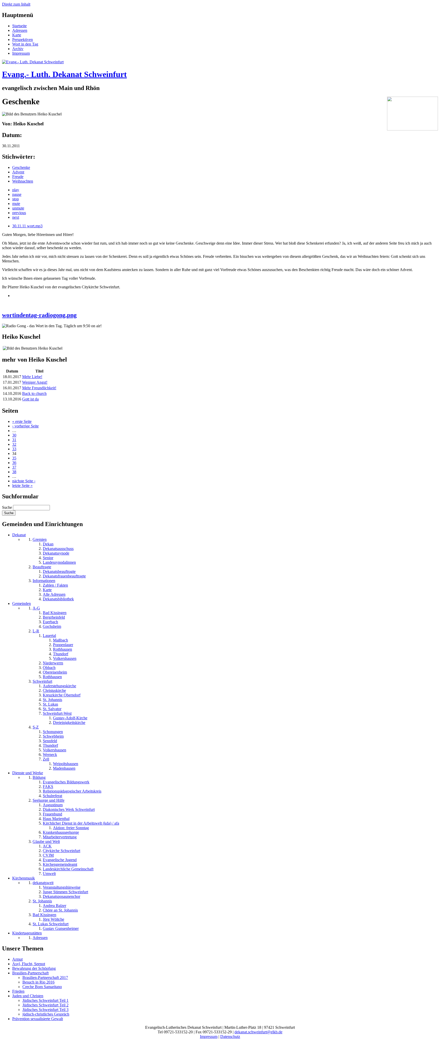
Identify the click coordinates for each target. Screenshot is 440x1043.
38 (14, 472)
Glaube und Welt (46, 841)
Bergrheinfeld (54, 617)
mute (16, 203)
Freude (17, 176)
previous (19, 213)
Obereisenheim (55, 672)
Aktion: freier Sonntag (71, 828)
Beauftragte (42, 567)
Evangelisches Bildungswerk (66, 782)
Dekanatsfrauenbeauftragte (64, 576)
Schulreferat (52, 796)
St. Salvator (52, 709)
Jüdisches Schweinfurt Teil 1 (45, 1000)
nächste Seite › (23, 481)
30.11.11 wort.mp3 (27, 226)
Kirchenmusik (23, 878)
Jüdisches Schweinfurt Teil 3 (45, 1009)
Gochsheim (52, 626)
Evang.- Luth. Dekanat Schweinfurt (64, 74)
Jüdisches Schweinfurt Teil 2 (45, 1005)
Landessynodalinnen (59, 562)
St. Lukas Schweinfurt (50, 924)
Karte (16, 35)
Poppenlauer (63, 645)
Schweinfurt (42, 681)
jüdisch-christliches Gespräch (45, 1014)
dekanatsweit (43, 883)
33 (14, 449)
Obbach (49, 667)
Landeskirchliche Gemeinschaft (68, 869)
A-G (36, 608)
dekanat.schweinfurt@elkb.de (258, 1032)
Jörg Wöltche (53, 919)
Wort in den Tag (25, 44)
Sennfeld (50, 741)
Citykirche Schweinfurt (61, 850)
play (15, 190)
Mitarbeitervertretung (60, 837)
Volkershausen (64, 658)
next (15, 217)
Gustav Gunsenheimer (61, 928)
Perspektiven (22, 39)
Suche (7, 507)
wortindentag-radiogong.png (39, 315)
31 (14, 440)
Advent (18, 172)
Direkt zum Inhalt (16, 4)
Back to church (34, 393)
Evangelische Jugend (60, 860)
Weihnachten (22, 181)
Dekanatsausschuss (58, 548)
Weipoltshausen (65, 764)
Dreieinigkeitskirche (69, 722)
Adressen (19, 30)
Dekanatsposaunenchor (61, 896)
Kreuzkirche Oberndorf (61, 695)
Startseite (19, 26)
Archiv (17, 49)
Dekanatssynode (56, 553)
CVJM (48, 855)
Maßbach (60, 640)
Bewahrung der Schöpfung (34, 968)
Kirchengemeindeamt (60, 864)
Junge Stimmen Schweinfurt (65, 892)
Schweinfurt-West (57, 713)
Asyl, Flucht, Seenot (28, 964)
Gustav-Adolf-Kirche (70, 718)
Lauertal (49, 635)
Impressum (21, 53)
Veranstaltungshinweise (61, 887)
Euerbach (50, 622)
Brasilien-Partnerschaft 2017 (45, 977)
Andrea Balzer (54, 905)
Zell (46, 759)
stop (15, 199)
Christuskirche (54, 690)
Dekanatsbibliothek (58, 599)
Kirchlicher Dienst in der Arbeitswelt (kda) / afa (81, 823)
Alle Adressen (54, 594)
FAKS (48, 786)
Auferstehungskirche (59, 686)
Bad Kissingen (54, 612)
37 (14, 467)
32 (14, 444)
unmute (18, 208)
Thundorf (60, 654)
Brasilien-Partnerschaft (30, 973)
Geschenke (21, 167)
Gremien (40, 539)
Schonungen (53, 731)
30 (14, 435)
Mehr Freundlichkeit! (39, 388)
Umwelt (49, 873)
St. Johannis (52, 699)
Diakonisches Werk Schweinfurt (69, 809)
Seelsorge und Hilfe (48, 800)
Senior (48, 558)
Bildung (39, 777)
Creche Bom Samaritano (42, 987)
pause (16, 194)
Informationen (44, 580)
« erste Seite (22, 421)
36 (14, 462)
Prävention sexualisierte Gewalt (37, 1019)
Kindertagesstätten (27, 933)
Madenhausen (64, 768)
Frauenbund (52, 814)
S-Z (36, 727)
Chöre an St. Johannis (60, 910)
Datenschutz (230, 1036)
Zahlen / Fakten (55, 585)
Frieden (18, 991)
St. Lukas (50, 704)
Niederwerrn (53, 663)
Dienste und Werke (27, 773)
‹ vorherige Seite (25, 426)
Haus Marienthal (56, 818)
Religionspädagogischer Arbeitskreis (72, 791)
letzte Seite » (22, 485)
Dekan (48, 544)
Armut (17, 959)
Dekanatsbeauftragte (59, 571)
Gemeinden (21, 603)
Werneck (50, 754)
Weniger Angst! (34, 382)
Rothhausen (62, 649)
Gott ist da (30, 399)
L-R (36, 631)
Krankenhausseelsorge (61, 832)
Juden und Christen (27, 996)
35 (14, 458)
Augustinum (53, 805)
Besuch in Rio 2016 (38, 982)
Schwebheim (53, 736)
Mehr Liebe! (32, 377)
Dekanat (19, 535)
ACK (47, 846)
